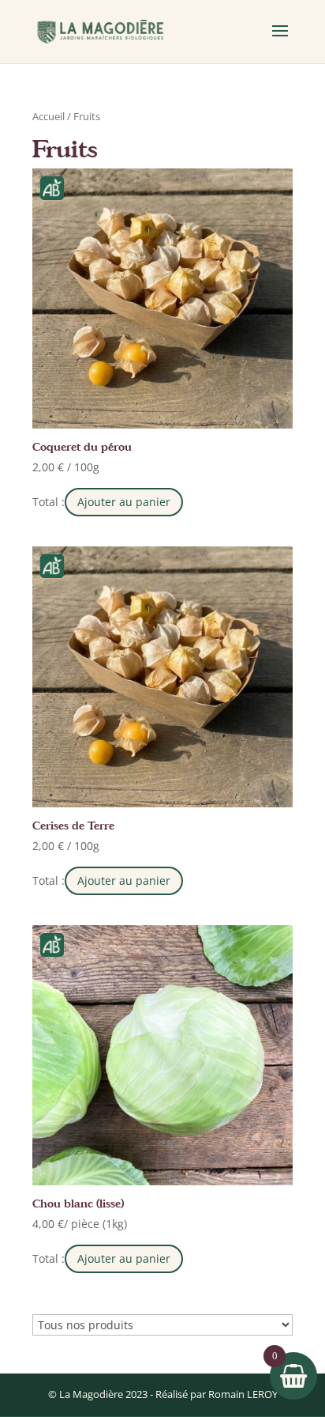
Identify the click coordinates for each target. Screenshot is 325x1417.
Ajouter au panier (123, 501)
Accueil (48, 116)
